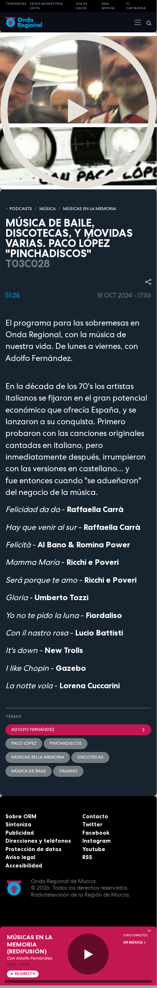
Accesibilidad (23, 865)
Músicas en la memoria (37, 757)
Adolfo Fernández (32, 729)
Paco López (23, 743)
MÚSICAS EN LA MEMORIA (89, 209)
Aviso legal (20, 857)
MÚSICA (47, 209)
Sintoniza (18, 824)
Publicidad (19, 832)
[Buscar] (146, 22)
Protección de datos (33, 849)
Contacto (95, 816)
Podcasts (20, 209)
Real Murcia (108, 6)
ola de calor (81, 6)
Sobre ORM (20, 816)
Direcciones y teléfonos (38, 840)
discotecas (90, 757)
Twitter (92, 824)
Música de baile (28, 771)
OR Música (133, 942)
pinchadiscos (66, 743)
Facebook (95, 832)
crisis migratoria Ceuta (46, 6)
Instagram (96, 840)
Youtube (93, 849)
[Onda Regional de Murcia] (23, 22)
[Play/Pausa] (88, 954)
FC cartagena (136, 6)
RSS (87, 857)
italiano (68, 771)
